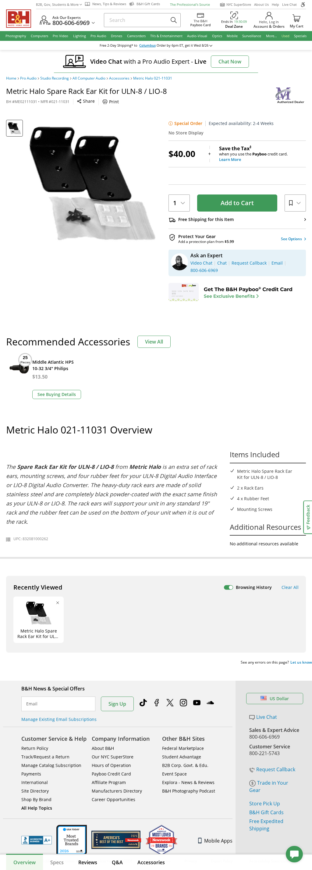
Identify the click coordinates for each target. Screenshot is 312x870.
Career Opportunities (113, 799)
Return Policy (34, 748)
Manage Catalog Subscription (51, 765)
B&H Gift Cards (266, 812)
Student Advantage (181, 757)
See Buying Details (56, 394)
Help (275, 4)
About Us (261, 4)
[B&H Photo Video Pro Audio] (21, 18)
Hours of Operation (111, 765)
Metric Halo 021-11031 (152, 78)
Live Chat (289, 4)
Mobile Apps (218, 840)
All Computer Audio (89, 78)
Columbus (147, 45)
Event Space (174, 774)
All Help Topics (36, 808)
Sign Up (117, 704)
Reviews (87, 862)
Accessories (119, 78)
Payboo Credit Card (111, 774)
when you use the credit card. (253, 154)
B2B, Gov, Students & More (57, 4)
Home (11, 78)
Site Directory (35, 791)
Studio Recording (54, 78)
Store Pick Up (264, 803)
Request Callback (275, 769)
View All (154, 341)
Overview (24, 862)
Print (114, 102)
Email (31, 704)
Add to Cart (237, 203)
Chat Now (229, 61)
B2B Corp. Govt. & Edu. (185, 765)
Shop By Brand (36, 799)
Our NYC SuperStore (112, 757)
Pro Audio (28, 78)
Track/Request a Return (45, 757)
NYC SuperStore (238, 4)
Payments (31, 774)
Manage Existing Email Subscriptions (59, 719)
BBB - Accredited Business (36, 840)
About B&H (103, 748)
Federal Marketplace (183, 748)
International (34, 782)
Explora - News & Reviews (188, 782)
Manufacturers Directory (117, 791)
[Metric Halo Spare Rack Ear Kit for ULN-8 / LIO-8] (92, 183)
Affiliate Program (109, 782)
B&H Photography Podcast (188, 791)
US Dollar (279, 698)
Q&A (117, 862)
